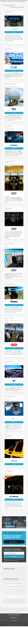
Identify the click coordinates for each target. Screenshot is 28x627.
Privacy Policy (14, 559)
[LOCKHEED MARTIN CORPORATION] (14, 28)
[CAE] (14, 66)
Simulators (7, 573)
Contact (14, 32)
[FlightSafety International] (14, 145)
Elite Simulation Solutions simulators (12, 586)
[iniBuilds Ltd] (14, 496)
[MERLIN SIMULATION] (14, 418)
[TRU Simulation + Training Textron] (14, 109)
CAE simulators (8, 589)
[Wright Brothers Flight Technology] (14, 380)
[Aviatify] (14, 344)
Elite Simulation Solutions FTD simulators (13, 583)
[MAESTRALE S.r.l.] (14, 460)
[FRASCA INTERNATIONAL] (14, 301)
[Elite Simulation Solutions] (14, 193)
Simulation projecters (16, 573)
